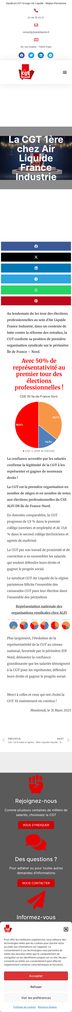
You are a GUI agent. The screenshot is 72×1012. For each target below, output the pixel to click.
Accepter (36, 976)
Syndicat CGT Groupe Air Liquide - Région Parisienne (36, 3)
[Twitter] (31, 55)
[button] (66, 929)
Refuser (36, 987)
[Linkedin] (41, 55)
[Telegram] (50, 55)
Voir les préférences (36, 998)
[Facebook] (22, 55)
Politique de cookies (24, 1006)
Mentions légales (47, 1006)
